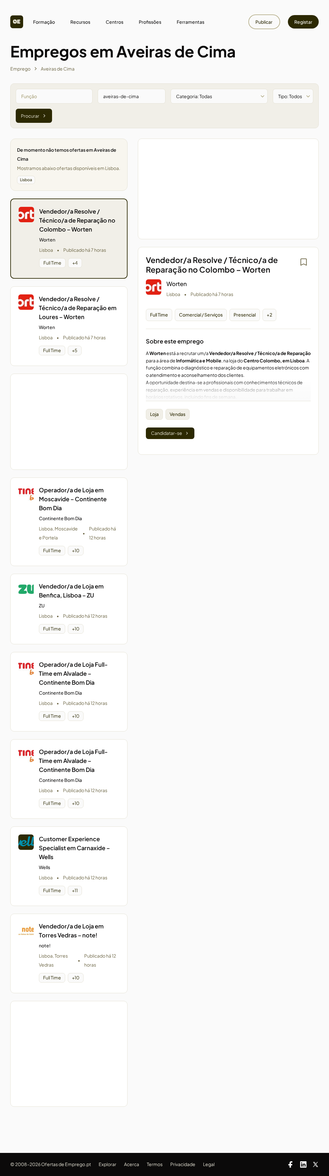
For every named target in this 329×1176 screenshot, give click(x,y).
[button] (69, 239)
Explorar (107, 1164)
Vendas (177, 414)
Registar (303, 22)
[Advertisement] (69, 422)
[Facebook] (290, 1164)
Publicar (264, 22)
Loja (154, 414)
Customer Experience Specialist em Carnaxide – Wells (74, 847)
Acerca (131, 1164)
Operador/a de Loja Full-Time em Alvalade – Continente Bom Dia (73, 673)
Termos (155, 1164)
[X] (315, 1164)
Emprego (20, 69)
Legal (209, 1164)
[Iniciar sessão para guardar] (303, 262)
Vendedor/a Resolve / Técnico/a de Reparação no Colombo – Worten (77, 220)
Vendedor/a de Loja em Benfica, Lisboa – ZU (71, 590)
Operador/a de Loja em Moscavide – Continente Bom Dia (73, 499)
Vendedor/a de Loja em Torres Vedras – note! (71, 930)
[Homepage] (16, 21)
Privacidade (182, 1164)
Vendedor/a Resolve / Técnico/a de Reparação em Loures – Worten (78, 307)
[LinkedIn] (303, 1164)
